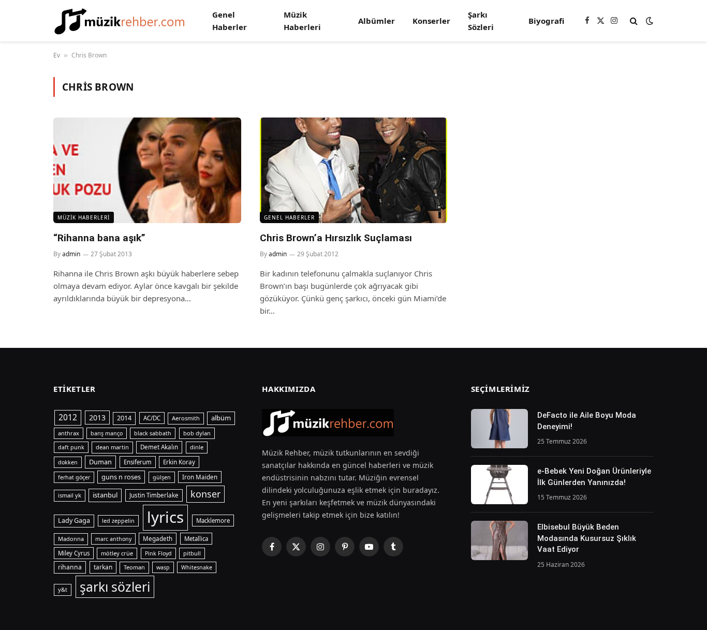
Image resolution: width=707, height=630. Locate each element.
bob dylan (197, 433)
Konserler (431, 21)
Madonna (71, 539)
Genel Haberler (229, 20)
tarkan (103, 567)
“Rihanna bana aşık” (99, 238)
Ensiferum (138, 462)
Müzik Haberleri (302, 20)
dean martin (112, 447)
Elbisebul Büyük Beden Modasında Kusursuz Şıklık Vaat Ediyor (586, 538)
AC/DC (151, 418)
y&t (62, 589)
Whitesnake (196, 567)
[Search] (634, 21)
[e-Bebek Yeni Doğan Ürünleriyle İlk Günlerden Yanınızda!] (499, 484)
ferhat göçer (74, 477)
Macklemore (213, 520)
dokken (68, 462)
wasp (163, 567)
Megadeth (157, 539)
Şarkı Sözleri (481, 20)
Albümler (376, 21)
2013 (97, 417)
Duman (100, 461)
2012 (67, 417)
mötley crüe (117, 553)
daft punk (71, 447)
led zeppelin (118, 520)
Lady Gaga (74, 520)
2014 (124, 418)
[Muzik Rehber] (119, 21)
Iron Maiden (199, 477)
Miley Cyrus (74, 553)
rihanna (70, 567)
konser (205, 494)
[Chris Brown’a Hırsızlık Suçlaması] (354, 170)
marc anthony (113, 539)
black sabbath (152, 433)
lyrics (165, 517)
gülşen (162, 477)
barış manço (107, 433)
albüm (221, 417)
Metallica (196, 539)
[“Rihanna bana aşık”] (147, 170)
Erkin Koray (179, 462)
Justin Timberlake (154, 495)
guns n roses (121, 476)
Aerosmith (186, 418)
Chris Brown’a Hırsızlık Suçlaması (336, 238)
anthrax (68, 433)
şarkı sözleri (115, 586)
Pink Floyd (158, 553)
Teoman (134, 567)
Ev (56, 55)
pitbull (192, 553)
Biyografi (546, 21)
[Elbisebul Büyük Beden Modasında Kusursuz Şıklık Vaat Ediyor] (499, 540)
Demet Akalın (159, 447)
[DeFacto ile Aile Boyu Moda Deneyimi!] (499, 428)
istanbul (105, 495)
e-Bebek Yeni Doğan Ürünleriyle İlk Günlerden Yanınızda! (594, 476)
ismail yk (69, 495)
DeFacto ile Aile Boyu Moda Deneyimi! (586, 421)
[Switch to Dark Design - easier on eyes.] (648, 21)
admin (71, 254)
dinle (196, 447)
